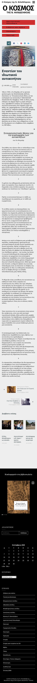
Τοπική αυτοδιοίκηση (9, 597)
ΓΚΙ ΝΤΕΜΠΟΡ (24, 84)
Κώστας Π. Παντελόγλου (10, 616)
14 (4, 557)
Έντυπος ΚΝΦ (7, 670)
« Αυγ (3, 566)
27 (32, 560)
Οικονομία (11, 31)
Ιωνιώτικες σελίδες (9, 612)
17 (18, 557)
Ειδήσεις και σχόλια (15, 27)
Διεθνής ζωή (7, 667)
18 (23, 557)
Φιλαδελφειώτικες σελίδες (11, 608)
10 (18, 554)
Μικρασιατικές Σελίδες (10, 601)
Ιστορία (5, 639)
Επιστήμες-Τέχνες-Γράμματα (11, 659)
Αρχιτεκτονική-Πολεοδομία (13, 22)
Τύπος (5, 651)
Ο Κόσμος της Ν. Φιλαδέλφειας (16, 2)
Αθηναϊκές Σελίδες (8, 605)
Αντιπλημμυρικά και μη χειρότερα (30, 438)
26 (28, 560)
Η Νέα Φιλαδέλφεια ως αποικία (6, 438)
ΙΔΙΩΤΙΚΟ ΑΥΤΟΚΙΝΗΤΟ (26, 87)
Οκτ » (7, 566)
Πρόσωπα (6, 636)
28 (4, 563)
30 (13, 563)
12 (28, 554)
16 (13, 557)
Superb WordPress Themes (25, 680)
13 (32, 554)
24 (18, 560)
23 (13, 560)
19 (28, 557)
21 (4, 560)
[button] (33, 483)
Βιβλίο (5, 647)
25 (23, 560)
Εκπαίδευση (6, 655)
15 (9, 557)
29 (9, 563)
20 (32, 557)
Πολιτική (10, 35)
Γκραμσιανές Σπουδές (9, 628)
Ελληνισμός (6, 663)
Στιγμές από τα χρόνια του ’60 (11, 643)
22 (9, 560)
